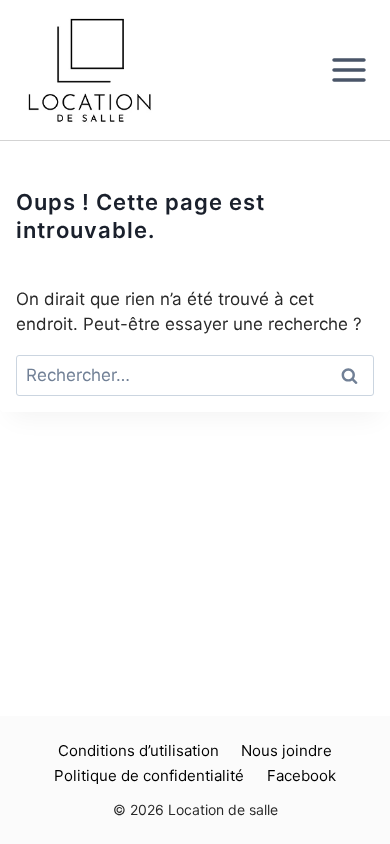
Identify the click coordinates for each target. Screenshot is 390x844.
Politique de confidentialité (149, 775)
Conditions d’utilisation (138, 750)
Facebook (301, 775)
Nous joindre (286, 750)
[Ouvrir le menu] (355, 70)
